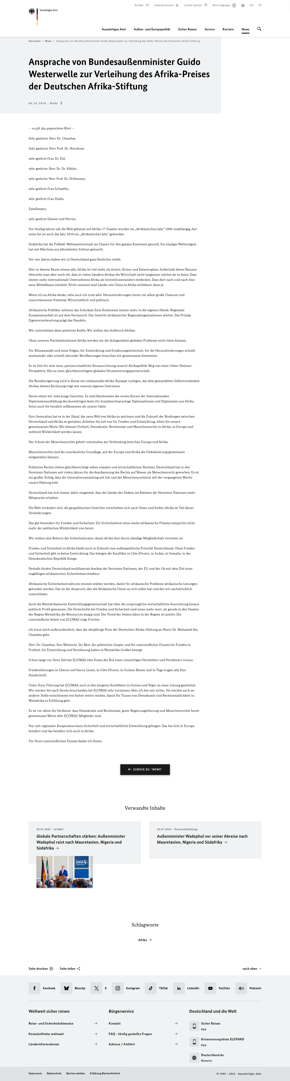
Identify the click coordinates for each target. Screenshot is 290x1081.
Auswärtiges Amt (114, 29)
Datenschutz (54, 1073)
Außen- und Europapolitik (152, 29)
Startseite (34, 40)
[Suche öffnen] (259, 29)
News (245, 30)
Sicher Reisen (187, 29)
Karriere (228, 29)
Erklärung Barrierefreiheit (105, 1073)
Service (210, 29)
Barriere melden (75, 1073)
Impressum (35, 1073)
